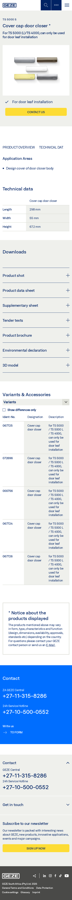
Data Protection (44, 887)
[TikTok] (60, 876)
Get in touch (13, 805)
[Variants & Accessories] (36, 403)
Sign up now (36, 848)
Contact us (36, 112)
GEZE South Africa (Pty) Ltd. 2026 (19, 883)
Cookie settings (10, 892)
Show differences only (22, 409)
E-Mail (50, 645)
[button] (34, 876)
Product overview (19, 147)
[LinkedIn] (44, 876)
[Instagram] (50, 876)
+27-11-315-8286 (24, 696)
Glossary (25, 892)
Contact (9, 763)
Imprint (36, 892)
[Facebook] (55, 876)
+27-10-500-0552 (26, 712)
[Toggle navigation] (67, 5)
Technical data (52, 147)
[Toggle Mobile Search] (46, 5)
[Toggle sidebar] (56, 5)
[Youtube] (66, 876)
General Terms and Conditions (18, 887)
